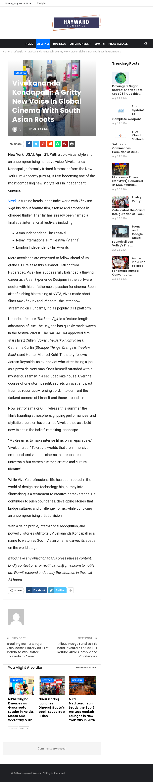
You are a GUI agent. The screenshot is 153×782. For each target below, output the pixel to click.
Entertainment (80, 43)
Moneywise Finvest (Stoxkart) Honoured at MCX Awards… (127, 181)
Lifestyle (40, 3)
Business (59, 43)
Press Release (118, 43)
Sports (100, 43)
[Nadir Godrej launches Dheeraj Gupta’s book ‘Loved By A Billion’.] (52, 685)
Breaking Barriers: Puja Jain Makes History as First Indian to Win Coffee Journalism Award (28, 650)
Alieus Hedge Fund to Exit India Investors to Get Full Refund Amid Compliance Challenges (77, 650)
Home (29, 43)
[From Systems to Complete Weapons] (120, 110)
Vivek (12, 201)
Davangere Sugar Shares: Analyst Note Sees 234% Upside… (127, 90)
